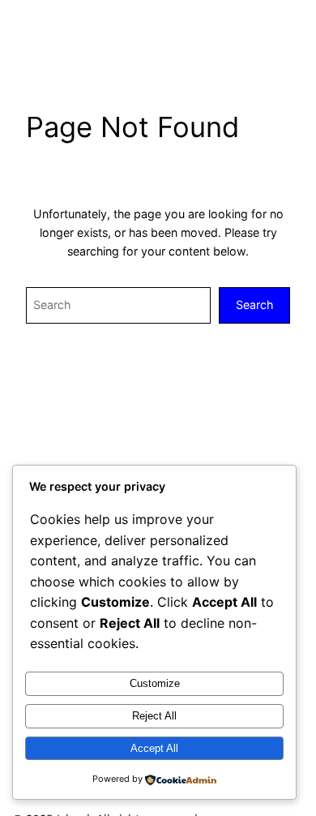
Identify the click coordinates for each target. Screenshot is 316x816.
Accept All (154, 748)
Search (254, 304)
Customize (155, 683)
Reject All (154, 716)
